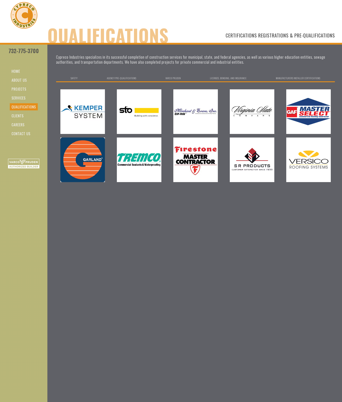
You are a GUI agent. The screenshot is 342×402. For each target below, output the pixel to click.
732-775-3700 (24, 50)
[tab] (74, 78)
